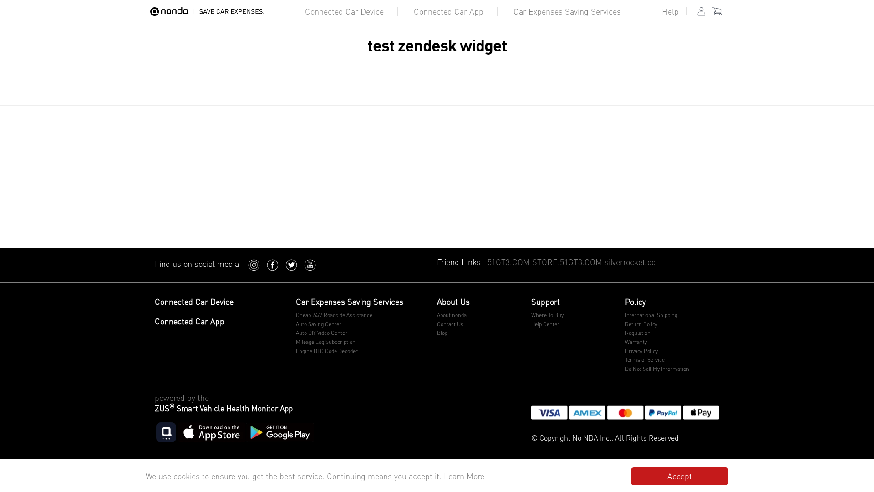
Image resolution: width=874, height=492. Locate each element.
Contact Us (450, 324)
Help (670, 11)
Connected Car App (448, 11)
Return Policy (641, 324)
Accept (679, 476)
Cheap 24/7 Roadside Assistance (334, 315)
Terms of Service (645, 359)
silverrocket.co (630, 262)
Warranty (636, 341)
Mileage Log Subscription (326, 341)
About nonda (452, 315)
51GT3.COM (509, 262)
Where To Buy (547, 315)
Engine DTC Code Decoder (327, 351)
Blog (442, 332)
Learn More (464, 476)
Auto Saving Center (318, 324)
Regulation (637, 332)
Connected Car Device (344, 11)
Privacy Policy (641, 351)
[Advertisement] (437, 179)
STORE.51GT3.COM (567, 262)
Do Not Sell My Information (657, 368)
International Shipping (651, 315)
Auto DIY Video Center (321, 332)
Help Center (545, 324)
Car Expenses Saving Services (567, 11)
